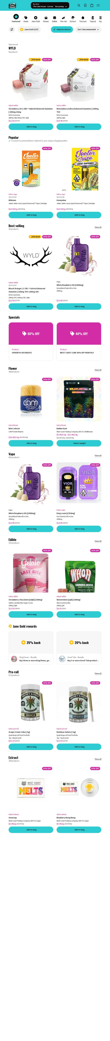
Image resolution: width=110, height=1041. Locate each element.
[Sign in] (85, 5)
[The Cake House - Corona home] (19, 5)
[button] (88, 29)
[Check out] (92, 5)
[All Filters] (12, 29)
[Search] (79, 5)
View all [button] (98, 227)
